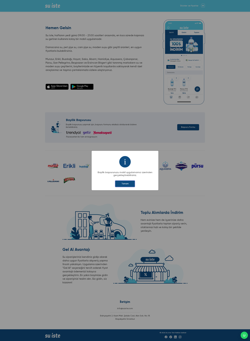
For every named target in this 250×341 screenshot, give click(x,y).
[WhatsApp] (244, 335)
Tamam (125, 184)
